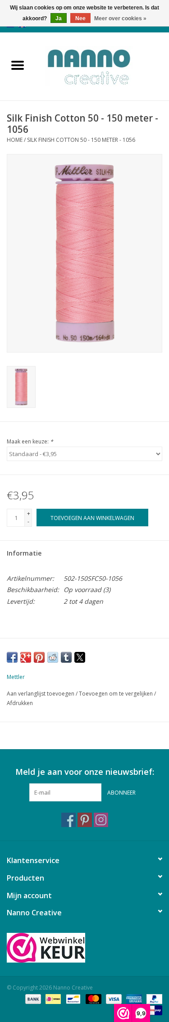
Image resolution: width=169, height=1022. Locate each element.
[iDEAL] (52, 998)
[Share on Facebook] (12, 657)
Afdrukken (20, 703)
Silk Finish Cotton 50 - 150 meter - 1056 (81, 140)
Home (15, 140)
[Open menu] (17, 65)
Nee (80, 18)
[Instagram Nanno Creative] (101, 820)
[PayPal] (152, 998)
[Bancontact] (72, 998)
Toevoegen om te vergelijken (116, 693)
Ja (58, 18)
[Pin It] (39, 657)
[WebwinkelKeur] (84, 948)
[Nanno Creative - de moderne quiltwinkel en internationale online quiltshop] (102, 65)
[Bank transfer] (32, 998)
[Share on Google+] (25, 657)
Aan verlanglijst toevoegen (41, 693)
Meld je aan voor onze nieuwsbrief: (84, 772)
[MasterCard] (92, 998)
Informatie (24, 553)
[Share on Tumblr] (66, 657)
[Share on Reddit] (52, 657)
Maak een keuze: (30, 441)
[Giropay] (153, 1009)
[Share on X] (79, 657)
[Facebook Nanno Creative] (68, 820)
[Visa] (113, 998)
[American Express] (133, 998)
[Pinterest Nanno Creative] (85, 820)
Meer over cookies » (120, 18)
